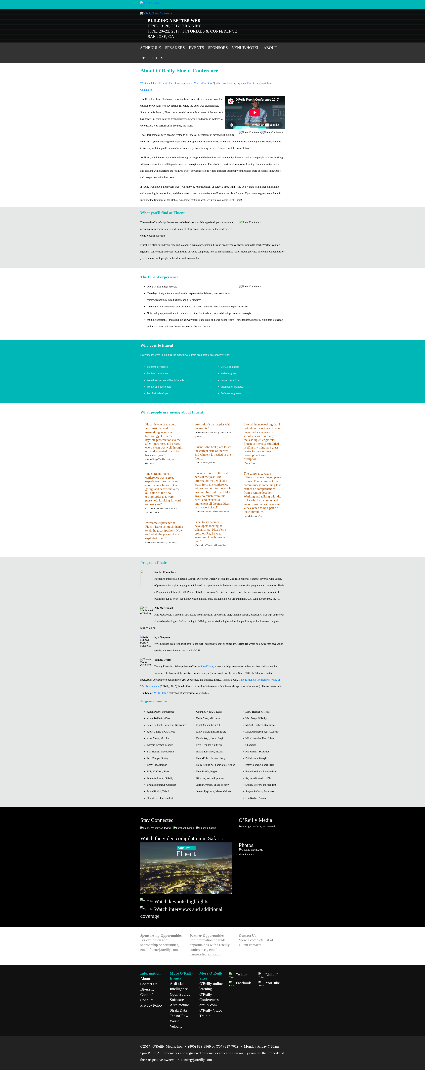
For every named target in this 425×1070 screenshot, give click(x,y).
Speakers (175, 47)
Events (196, 47)
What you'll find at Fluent (153, 83)
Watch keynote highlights (181, 901)
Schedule (150, 47)
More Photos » (246, 854)
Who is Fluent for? (204, 83)
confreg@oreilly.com (196, 1060)
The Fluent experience (180, 83)
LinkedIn (272, 974)
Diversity (147, 989)
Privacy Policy (151, 1005)
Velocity (176, 1026)
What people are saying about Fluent (234, 83)
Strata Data (178, 1010)
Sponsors (218, 47)
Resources (151, 58)
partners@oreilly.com (205, 954)
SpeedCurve (206, 666)
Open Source (180, 994)
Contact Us (148, 984)
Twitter (241, 974)
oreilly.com (208, 1005)
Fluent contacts (250, 945)
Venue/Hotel (245, 47)
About (270, 47)
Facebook (243, 983)
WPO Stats (160, 693)
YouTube (272, 983)
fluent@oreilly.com (163, 949)
